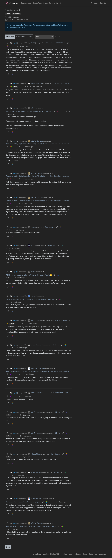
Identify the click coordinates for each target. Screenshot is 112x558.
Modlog (64, 554)
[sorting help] (56, 36)
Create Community (50, 3)
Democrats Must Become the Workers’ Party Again (23, 502)
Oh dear (58, 412)
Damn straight (49, 227)
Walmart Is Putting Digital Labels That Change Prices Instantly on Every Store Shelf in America (37, 144)
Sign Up (103, 3)
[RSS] (59, 36)
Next (8, 547)
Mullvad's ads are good (60, 393)
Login (96, 3)
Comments (20, 36)
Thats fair (56, 472)
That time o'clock (61, 320)
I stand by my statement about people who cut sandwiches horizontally (30, 299)
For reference (55, 454)
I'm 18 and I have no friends (55, 43)
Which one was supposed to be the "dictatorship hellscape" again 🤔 (29, 275)
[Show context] (67, 43)
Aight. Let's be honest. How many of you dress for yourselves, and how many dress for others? (37, 371)
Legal (70, 554)
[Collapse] (7, 43)
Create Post (37, 3)
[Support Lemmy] (60, 3)
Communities (26, 3)
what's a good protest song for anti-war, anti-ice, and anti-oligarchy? (29, 111)
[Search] (91, 3)
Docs (85, 554)
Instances (77, 554)
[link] (7, 46)
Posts (29, 36)
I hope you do (51, 245)
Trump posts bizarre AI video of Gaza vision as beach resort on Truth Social (31, 526)
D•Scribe (13, 3)
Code (91, 554)
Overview (10, 36)
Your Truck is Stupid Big (61, 83)
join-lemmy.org (100, 554)
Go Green (56, 345)
